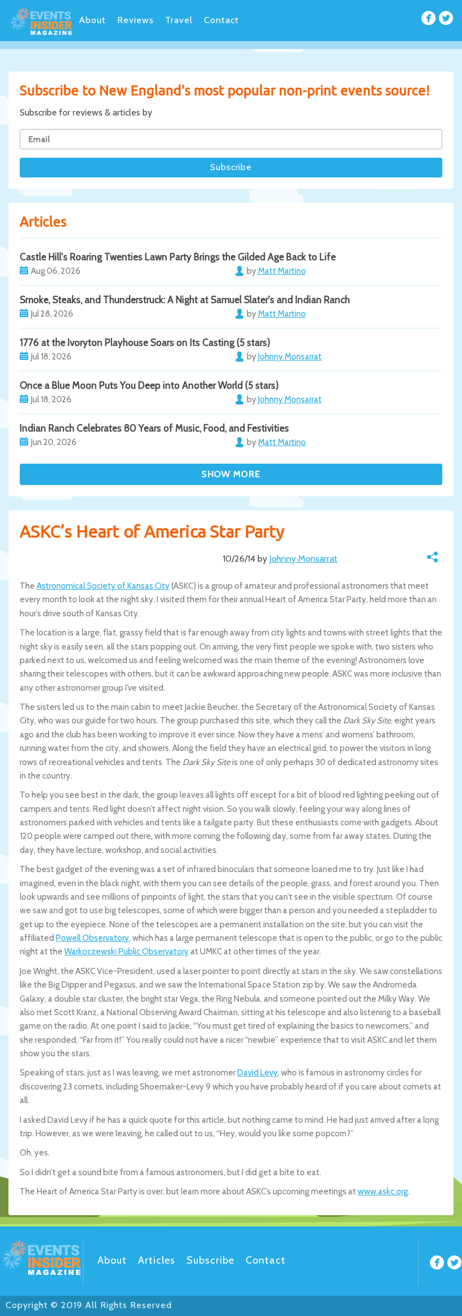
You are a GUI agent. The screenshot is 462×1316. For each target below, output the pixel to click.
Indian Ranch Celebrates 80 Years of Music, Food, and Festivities (154, 428)
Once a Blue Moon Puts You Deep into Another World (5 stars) (149, 385)
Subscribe (210, 1260)
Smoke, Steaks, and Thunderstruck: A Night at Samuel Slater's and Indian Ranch (185, 299)
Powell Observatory (92, 938)
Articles (156, 1260)
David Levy (257, 1073)
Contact (221, 20)
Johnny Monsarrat (303, 558)
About (92, 20)
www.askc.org (383, 1191)
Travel (179, 20)
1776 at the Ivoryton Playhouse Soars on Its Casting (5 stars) (145, 342)
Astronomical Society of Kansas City (103, 586)
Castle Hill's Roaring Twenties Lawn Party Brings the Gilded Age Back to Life (178, 257)
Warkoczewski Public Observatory (126, 951)
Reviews (135, 20)
